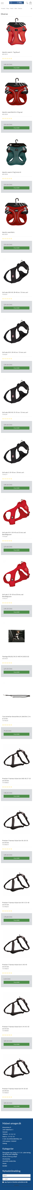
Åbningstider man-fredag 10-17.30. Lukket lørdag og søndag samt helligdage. (16, 1153)
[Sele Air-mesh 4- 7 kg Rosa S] (16, 34)
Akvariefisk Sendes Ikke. (9, 1161)
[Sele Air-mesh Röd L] (16, 214)
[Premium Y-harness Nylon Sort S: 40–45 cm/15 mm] (16, 946)
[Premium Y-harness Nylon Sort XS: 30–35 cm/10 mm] (16, 822)
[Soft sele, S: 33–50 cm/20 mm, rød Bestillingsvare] (16, 576)
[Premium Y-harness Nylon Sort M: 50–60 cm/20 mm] (16, 1070)
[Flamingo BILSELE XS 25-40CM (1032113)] (16, 638)
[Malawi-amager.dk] (16, 2)
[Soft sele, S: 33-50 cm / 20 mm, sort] (16, 454)
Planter (4, 1163)
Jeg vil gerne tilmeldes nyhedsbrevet (16, 1182)
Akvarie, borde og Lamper (9, 1156)
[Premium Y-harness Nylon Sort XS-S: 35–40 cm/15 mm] (16, 884)
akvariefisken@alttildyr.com (14, 1139)
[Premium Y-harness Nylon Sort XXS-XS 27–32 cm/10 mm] (16, 760)
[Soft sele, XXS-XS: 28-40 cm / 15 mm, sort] (16, 274)
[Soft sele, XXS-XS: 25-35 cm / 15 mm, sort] (16, 394)
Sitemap (4, 1143)
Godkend (16, 1185)
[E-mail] (16, 1179)
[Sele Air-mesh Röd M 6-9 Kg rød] (16, 94)
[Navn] (16, 1175)
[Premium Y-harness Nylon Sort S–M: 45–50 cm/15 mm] (16, 1008)
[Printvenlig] (31, 8)
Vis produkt (16, 67)
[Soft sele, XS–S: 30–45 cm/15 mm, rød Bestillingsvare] (16, 514)
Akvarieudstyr (6, 1159)
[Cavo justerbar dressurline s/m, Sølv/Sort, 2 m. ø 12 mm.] (16, 698)
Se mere (4, 1165)
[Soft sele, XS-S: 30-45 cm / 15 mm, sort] (16, 334)
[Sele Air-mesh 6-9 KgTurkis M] (16, 154)
